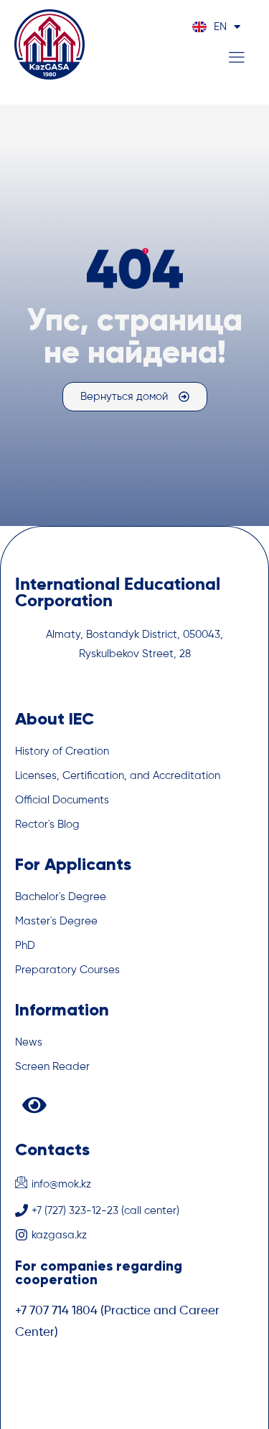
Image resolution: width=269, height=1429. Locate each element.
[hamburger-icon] (236, 59)
